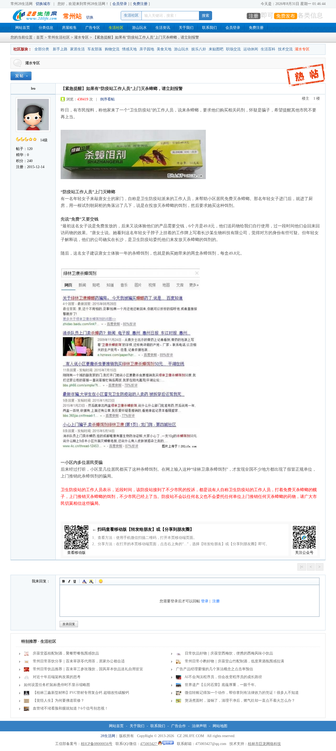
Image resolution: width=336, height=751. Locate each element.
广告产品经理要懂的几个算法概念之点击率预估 (214, 669)
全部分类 (41, 49)
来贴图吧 (216, 49)
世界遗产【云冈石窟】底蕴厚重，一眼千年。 (221, 685)
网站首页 (22, 28)
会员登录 (119, 4)
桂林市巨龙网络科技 (264, 744)
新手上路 (60, 49)
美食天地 (164, 49)
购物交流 (112, 49)
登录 (204, 601)
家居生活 (77, 49)
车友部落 (94, 49)
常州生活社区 (59, 37)
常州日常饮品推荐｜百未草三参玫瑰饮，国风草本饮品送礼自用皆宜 (88, 669)
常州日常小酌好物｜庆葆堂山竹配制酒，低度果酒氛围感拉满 (234, 661)
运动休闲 (250, 49)
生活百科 (268, 49)
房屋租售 (69, 28)
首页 (40, 37)
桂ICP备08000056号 (96, 744)
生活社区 (116, 28)
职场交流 (233, 49)
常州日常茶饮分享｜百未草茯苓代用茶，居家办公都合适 (79, 661)
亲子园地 (146, 49)
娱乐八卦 (198, 49)
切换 (89, 17)
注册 (253, 16)
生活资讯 (162, 28)
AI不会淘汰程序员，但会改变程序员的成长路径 (223, 677)
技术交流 (285, 49)
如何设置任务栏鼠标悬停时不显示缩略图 (57, 685)
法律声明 (199, 726)
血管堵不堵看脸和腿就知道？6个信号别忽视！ (70, 708)
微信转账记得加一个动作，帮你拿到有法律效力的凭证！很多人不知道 (242, 693)
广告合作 (178, 726)
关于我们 (186, 28)
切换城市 (43, 4)
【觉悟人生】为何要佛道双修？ (58, 700)
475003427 (149, 744)
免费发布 (285, 16)
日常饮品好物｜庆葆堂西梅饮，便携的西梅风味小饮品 (229, 653)
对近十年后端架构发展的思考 (57, 677)
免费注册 (140, 4)
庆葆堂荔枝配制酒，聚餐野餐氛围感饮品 (66, 653)
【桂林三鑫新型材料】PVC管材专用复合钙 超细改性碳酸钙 (81, 693)
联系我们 (209, 28)
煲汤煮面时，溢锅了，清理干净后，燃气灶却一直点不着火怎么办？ (240, 700)
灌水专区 (81, 37)
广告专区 (92, 28)
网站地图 (220, 726)
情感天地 (129, 49)
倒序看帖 (107, 99)
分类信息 (46, 28)
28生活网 (108, 736)
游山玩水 (139, 28)
